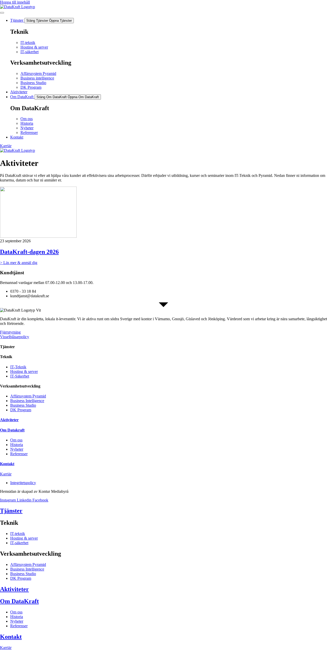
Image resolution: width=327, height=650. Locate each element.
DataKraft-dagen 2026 (29, 251)
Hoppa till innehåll (15, 2)
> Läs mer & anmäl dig (18, 262)
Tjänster (11, 510)
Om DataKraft (19, 601)
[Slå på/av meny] (2, 13)
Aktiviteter (9, 420)
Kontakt (7, 464)
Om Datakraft (12, 430)
